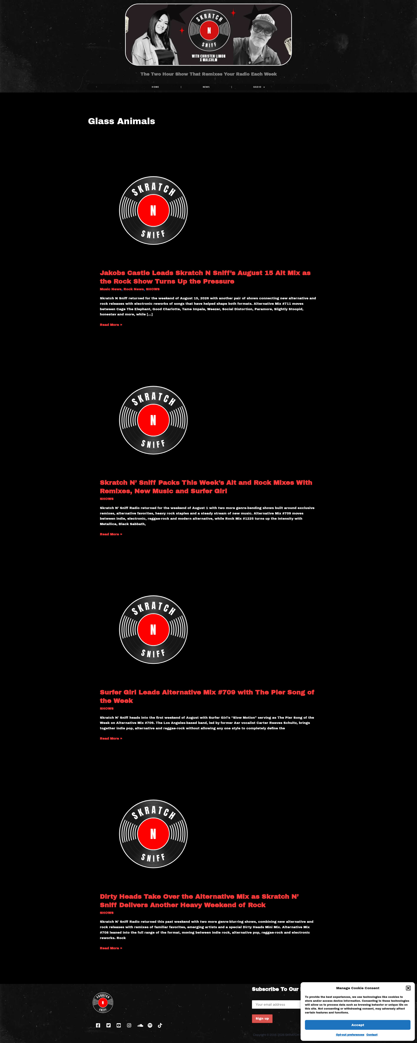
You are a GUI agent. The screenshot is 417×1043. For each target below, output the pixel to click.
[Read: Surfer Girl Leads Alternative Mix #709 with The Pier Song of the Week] (154, 628)
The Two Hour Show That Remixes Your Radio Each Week (209, 74)
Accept (357, 1025)
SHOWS (153, 289)
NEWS (206, 87)
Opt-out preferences (350, 1034)
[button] (408, 988)
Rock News (134, 289)
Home (155, 87)
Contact (371, 1034)
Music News (110, 289)
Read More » (111, 324)
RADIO (257, 87)
